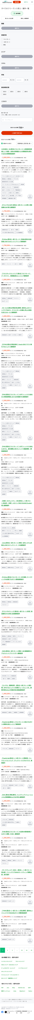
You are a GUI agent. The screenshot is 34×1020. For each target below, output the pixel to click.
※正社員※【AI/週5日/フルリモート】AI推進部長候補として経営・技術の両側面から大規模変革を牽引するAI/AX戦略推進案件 (16, 151)
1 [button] (2, 950)
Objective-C (22, 991)
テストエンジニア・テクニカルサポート (10, 975)
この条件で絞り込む (17, 133)
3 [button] (12, 950)
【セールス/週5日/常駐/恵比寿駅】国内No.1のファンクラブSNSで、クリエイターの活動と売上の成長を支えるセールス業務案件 (16, 310)
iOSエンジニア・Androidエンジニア (9, 964)
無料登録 (17, 2)
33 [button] (22, 950)
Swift (29, 987)
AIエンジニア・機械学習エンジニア (9, 978)
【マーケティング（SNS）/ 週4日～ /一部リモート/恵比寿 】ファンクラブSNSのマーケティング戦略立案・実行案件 (16, 872)
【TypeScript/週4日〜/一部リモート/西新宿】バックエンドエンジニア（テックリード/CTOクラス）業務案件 (16, 760)
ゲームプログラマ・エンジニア (8, 968)
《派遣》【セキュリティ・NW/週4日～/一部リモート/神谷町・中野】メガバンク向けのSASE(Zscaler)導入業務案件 (16, 503)
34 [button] (26, 950)
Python (30, 991)
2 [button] (7, 950)
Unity (14, 991)
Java (8, 987)
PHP (2, 987)
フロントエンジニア (20, 961)
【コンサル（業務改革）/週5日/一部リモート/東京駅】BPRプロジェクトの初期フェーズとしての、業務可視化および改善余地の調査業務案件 (16, 687)
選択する (17, 28)
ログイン (26, 2)
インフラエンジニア (22, 968)
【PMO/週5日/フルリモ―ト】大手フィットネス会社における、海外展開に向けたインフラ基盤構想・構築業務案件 (17, 448)
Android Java (21, 987)
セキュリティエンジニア (6, 971)
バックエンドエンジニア (6, 961)
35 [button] (31, 950)
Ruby (13, 987)
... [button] (17, 950)
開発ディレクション (5, 991)
